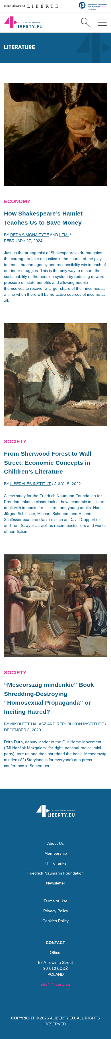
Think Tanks (55, 863)
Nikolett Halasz (28, 724)
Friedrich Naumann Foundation (55, 873)
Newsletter (55, 883)
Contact (55, 942)
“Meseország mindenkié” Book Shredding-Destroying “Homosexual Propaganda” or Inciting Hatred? (49, 698)
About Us (55, 843)
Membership (55, 853)
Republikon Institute (80, 724)
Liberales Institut (30, 484)
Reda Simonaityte (29, 235)
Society (15, 441)
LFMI (64, 235)
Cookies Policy (55, 920)
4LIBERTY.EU (62, 1018)
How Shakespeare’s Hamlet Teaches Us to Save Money (43, 218)
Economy (17, 201)
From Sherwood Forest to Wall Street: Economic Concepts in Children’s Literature (47, 462)
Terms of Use (55, 901)
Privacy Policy (55, 911)
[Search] (85, 22)
